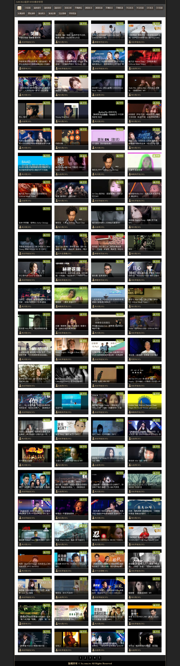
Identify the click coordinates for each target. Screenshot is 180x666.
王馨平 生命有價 (135, 170)
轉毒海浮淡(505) (101, 42)
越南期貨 (47, 8)
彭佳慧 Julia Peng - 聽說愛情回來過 (33, 328)
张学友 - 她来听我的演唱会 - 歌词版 (143, 646)
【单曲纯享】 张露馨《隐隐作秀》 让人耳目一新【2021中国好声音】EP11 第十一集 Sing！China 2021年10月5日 (145, 433)
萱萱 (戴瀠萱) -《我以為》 (66, 196)
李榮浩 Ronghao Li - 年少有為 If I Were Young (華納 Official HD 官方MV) (34, 247)
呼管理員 (72, 13)
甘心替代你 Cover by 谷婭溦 (30, 276)
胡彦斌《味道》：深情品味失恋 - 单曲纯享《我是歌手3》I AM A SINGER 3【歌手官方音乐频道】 (107, 591)
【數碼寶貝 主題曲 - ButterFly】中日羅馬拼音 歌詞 (108, 115)
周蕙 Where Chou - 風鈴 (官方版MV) (70, 540)
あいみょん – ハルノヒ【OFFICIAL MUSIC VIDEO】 (143, 485)
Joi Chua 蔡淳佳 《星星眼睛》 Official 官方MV (107, 195)
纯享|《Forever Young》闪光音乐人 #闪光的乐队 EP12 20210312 (34, 565)
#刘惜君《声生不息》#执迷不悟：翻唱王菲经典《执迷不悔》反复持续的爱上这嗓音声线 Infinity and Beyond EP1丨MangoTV (144, 115)
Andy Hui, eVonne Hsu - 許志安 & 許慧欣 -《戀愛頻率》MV (144, 89)
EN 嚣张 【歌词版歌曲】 (102, 143)
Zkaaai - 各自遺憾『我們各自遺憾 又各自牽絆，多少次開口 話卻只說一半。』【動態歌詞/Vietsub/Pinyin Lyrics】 (35, 433)
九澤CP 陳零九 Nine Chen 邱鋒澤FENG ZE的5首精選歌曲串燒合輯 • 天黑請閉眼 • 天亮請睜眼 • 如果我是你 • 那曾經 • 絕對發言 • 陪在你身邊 (108, 353)
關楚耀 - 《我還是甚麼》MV (140, 593)
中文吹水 (130, 8)
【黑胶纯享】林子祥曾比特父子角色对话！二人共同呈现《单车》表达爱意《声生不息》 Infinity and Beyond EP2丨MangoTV (35, 89)
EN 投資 (160, 8)
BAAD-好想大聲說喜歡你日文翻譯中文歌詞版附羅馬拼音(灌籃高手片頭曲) (35, 168)
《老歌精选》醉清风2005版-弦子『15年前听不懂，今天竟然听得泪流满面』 (35, 353)
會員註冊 (52, 13)
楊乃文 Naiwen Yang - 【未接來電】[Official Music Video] (143, 62)
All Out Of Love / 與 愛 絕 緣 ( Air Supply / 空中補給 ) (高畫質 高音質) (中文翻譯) (144, 380)
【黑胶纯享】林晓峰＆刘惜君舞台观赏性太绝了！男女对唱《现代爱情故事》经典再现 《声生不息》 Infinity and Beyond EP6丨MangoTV (107, 565)
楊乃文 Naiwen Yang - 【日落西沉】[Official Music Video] (33, 195)
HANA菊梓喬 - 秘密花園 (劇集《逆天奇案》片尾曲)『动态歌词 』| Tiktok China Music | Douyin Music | (71, 274)
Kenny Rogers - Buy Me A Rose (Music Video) (70, 353)
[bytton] (19, 8)
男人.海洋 (23, 117)
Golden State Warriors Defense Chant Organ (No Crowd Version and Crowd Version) (143, 406)
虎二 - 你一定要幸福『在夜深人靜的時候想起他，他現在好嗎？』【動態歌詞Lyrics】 (34, 406)
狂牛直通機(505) (64, 253)
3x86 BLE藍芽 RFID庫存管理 (29, 2)
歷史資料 (31, 13)
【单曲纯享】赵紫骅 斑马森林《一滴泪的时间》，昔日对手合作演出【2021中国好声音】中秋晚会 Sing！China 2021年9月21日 (108, 644)
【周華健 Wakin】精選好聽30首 (32, 646)
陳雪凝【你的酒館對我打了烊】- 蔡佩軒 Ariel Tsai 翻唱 (34, 591)
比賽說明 (21, 13)
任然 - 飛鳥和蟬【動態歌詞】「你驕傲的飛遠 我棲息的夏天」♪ (144, 512)
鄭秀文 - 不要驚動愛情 (64, 514)
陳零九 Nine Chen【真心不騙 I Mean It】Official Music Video (143, 300)
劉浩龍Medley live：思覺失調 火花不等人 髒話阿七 (144, 195)
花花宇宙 (59, 408)
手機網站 (78, 8)
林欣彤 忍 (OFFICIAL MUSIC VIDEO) (107, 540)
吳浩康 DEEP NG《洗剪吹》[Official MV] (70, 565)
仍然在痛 (59, 143)
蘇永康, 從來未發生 (100, 276)
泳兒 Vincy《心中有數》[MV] (104, 434)
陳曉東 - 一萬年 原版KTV (65, 302)
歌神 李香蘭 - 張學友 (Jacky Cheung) (33, 223)
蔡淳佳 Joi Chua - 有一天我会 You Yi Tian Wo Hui (33, 380)
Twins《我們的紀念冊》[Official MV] (143, 328)
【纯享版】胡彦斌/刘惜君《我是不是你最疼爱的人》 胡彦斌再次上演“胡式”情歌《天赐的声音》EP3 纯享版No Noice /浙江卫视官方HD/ (108, 62)
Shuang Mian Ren (62, 117)
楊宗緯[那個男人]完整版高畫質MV (106, 223)
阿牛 (130, 249)
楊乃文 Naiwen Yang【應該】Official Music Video (70, 168)
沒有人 (58, 646)
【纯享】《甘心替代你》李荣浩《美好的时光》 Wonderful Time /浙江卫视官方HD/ (144, 274)
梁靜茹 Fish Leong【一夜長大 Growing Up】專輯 (107, 459)
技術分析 (68, 8)
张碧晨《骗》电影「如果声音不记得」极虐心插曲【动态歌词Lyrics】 (71, 36)
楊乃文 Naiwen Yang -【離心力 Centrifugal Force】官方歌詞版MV (69, 380)
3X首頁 (28, 8)
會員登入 (41, 13)
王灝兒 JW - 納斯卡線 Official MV (69, 461)
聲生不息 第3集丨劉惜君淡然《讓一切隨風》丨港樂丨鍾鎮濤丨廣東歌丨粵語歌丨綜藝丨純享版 (71, 248)
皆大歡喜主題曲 (25, 461)
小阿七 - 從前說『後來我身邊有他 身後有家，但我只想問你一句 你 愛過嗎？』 (35, 300)
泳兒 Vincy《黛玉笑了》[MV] (67, 434)
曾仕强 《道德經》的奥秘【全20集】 (144, 355)
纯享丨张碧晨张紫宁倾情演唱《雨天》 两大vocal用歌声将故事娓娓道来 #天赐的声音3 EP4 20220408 (34, 142)
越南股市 (37, 8)
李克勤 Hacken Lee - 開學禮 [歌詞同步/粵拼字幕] (107, 327)
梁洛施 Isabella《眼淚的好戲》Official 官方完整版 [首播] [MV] (107, 618)
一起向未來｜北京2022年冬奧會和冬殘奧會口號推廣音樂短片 (107, 300)
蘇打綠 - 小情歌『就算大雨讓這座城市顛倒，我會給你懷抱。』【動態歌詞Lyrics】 (71, 485)
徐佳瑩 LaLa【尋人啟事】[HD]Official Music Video (107, 89)
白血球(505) (136, 68)
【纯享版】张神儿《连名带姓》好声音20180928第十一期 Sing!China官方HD (144, 538)
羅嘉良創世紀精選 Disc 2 (65, 619)
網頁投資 (99, 8)
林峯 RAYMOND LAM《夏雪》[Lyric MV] (144, 618)
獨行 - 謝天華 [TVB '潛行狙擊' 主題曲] (34, 487)
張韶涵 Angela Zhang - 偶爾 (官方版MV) (143, 221)
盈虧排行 (58, 8)
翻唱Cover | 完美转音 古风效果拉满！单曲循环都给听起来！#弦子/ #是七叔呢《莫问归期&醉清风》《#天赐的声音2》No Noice (144, 142)
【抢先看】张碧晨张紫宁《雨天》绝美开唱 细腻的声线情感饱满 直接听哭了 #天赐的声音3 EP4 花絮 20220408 (108, 512)
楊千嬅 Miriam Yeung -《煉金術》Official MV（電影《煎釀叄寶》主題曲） (107, 406)
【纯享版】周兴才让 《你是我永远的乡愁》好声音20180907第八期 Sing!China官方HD (144, 36)
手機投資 (119, 8)
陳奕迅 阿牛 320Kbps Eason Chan (105, 170)
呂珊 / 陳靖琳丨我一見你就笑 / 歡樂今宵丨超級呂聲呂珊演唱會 (70, 327)
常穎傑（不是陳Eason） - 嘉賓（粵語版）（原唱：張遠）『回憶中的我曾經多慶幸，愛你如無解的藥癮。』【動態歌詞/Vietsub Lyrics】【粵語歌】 (144, 565)
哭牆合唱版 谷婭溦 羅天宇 (29, 38)
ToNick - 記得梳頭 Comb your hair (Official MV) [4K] (105, 36)
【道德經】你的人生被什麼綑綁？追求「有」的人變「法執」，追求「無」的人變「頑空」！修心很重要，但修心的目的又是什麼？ (34, 618)
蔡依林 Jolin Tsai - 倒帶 (138, 461)
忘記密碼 (62, 13)
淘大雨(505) (63, 42)
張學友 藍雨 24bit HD (100, 381)
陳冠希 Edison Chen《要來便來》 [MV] (34, 540)
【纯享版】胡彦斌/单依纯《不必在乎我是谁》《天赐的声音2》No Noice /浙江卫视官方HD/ (71, 62)
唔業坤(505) (26, 68)
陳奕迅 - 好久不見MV (64, 593)
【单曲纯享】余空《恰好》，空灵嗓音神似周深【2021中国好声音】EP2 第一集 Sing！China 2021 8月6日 (34, 512)
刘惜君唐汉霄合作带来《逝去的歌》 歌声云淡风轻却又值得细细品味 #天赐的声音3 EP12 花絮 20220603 (35, 62)
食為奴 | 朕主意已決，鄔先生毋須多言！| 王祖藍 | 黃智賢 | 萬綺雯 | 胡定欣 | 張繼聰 (108, 248)
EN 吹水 (150, 8)
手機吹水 (109, 8)
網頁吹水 (88, 8)
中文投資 (140, 8)
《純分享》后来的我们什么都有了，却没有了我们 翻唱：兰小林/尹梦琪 (107, 485)
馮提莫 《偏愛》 (62, 90)
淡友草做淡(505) (28, 42)
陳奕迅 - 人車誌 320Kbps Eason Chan (70, 223)
